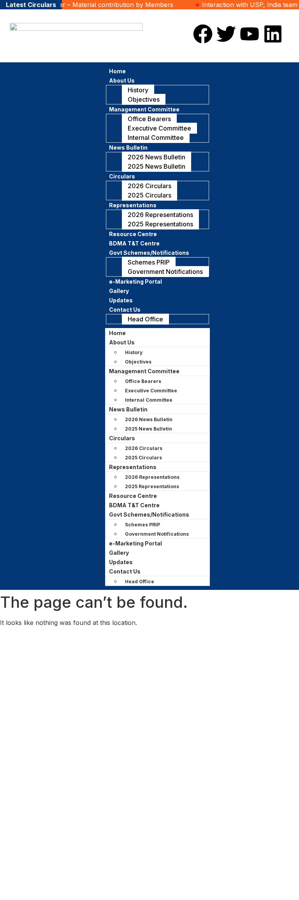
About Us (122, 80)
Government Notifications (165, 271)
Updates (121, 562)
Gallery (119, 552)
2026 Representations (160, 215)
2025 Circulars (149, 195)
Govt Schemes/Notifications (149, 252)
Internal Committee (156, 137)
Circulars (122, 176)
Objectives (144, 99)
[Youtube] (249, 34)
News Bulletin (128, 147)
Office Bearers (149, 119)
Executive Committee (159, 128)
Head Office (145, 319)
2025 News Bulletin (156, 166)
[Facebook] (203, 34)
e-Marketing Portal (135, 281)
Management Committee (144, 109)
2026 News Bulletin (156, 157)
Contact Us (125, 309)
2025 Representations (160, 224)
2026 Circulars (149, 186)
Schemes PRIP (149, 262)
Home (117, 333)
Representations (133, 205)
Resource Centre (133, 495)
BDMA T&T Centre (134, 505)
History (138, 90)
